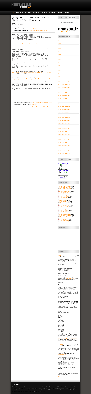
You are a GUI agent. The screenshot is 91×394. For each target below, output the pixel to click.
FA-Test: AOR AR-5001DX (64, 206)
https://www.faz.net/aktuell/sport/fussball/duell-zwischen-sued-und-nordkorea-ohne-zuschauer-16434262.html (31, 79)
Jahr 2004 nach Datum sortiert (64, 123)
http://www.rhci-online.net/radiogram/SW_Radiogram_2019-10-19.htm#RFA (31, 72)
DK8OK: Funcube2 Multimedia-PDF (66, 223)
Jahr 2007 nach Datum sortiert (64, 109)
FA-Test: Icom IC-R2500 (64, 196)
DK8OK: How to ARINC (63, 204)
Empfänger (52, 13)
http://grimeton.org (62, 354)
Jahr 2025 (59, 43)
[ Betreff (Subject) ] (40, 30)
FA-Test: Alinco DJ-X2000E (64, 205)
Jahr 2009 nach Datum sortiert (64, 95)
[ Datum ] (30, 30)
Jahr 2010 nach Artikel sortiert (64, 92)
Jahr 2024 (59, 46)
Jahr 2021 (59, 54)
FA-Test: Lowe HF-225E (64, 201)
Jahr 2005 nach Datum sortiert (64, 120)
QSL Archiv (44, 13)
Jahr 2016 (59, 68)
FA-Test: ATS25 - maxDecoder (65, 186)
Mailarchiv (19, 13)
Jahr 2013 (59, 76)
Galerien (60, 13)
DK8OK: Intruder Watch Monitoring (66, 221)
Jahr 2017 (59, 65)
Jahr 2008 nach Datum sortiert (64, 103)
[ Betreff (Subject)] (40, 106)
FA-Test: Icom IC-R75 (63, 197)
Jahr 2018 (59, 62)
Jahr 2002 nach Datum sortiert (64, 134)
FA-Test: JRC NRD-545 (63, 219)
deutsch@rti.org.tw (70, 278)
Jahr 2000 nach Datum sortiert (64, 145)
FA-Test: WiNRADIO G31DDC (65, 187)
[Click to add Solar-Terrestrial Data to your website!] (63, 178)
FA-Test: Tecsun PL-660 (64, 207)
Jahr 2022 (59, 51)
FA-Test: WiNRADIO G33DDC (65, 188)
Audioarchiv (36, 13)
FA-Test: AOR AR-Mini (63, 210)
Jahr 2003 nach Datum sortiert (64, 128)
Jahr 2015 (59, 70)
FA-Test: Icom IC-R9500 (64, 218)
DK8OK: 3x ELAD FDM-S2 (64, 190)
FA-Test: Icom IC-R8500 (64, 213)
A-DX (13, 13)
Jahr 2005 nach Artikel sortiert (64, 117)
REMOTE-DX (27, 13)
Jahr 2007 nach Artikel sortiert (64, 106)
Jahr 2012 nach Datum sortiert (64, 81)
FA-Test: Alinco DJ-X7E (63, 193)
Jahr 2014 (59, 73)
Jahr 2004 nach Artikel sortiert (64, 126)
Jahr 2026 (59, 40)
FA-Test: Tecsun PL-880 (64, 220)
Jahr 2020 (59, 57)
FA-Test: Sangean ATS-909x (64, 214)
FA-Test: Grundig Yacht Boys (65, 209)
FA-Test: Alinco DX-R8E (63, 192)
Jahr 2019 (59, 59)
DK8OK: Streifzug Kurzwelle (64, 191)
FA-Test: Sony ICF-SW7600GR (65, 215)
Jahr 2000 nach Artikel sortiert (64, 148)
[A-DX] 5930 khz (35, 28)
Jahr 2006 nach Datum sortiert (64, 115)
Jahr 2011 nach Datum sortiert (64, 87)
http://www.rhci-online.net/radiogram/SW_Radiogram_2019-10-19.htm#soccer (32, 43)
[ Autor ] (46, 30)
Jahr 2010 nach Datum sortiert (64, 90)
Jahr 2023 (59, 48)
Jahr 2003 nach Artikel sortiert (64, 131)
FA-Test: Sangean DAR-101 (64, 216)
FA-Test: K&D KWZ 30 (63, 211)
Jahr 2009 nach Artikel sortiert (64, 98)
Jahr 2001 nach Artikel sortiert (64, 142)
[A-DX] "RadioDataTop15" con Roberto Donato (42, 27)
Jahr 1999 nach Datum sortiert (64, 150)
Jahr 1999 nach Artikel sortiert (64, 153)
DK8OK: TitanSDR (62, 200)
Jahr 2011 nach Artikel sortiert (64, 84)
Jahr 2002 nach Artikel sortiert (64, 137)
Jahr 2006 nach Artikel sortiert (64, 112)
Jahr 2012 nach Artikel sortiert (64, 79)
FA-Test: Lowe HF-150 (63, 202)
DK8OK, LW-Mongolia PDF (64, 195)
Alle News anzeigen (62, 376)
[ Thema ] (34, 30)
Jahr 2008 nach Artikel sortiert (64, 101)
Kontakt (66, 13)
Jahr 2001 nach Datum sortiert (64, 139)
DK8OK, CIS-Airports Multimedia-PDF (67, 199)
